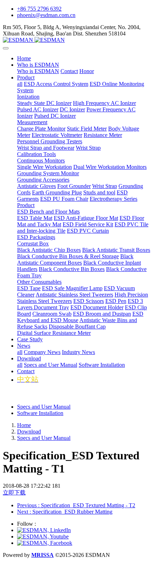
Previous (76, 505)
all (19, 84)
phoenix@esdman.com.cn (46, 15)
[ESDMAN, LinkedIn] (44, 530)
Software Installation (40, 413)
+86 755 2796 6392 (39, 9)
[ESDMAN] (76, 40)
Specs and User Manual (43, 407)
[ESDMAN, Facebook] (44, 543)
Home (24, 58)
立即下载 (14, 493)
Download (29, 431)
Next (64, 512)
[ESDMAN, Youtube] (43, 536)
